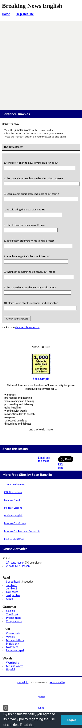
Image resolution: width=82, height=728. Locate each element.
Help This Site (25, 14)
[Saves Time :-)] (41, 363)
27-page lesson (15, 562)
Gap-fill (10, 611)
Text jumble (13, 595)
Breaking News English (32, 5)
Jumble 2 (11, 588)
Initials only (13, 644)
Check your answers (17, 318)
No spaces (12, 592)
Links (41, 707)
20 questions (14, 621)
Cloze (9, 599)
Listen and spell (15, 650)
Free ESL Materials (14, 539)
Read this (27, 725)
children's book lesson (27, 327)
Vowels (10, 637)
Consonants (13, 633)
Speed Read (13, 581)
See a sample (41, 379)
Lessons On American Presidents (22, 531)
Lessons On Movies (15, 523)
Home (6, 14)
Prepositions (13, 618)
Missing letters (15, 640)
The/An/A (12, 614)
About (41, 697)
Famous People (12, 500)
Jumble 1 (11, 585)
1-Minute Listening (14, 484)
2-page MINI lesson (18, 566)
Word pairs (12, 663)
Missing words (14, 666)
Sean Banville (57, 682)
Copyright (22, 682)
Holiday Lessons (13, 508)
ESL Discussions (13, 492)
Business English (13, 515)
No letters (12, 647)
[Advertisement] (41, 64)
